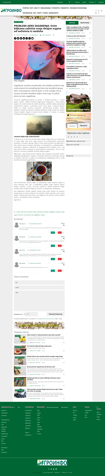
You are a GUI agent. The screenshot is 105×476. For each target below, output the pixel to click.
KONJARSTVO (28, 420)
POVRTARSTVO (4, 413)
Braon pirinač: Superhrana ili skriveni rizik (41, 367)
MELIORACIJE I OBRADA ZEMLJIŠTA (4, 429)
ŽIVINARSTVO (28, 423)
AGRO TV (37, 8)
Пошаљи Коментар (55, 314)
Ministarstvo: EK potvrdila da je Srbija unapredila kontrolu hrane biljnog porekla (77, 84)
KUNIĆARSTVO (28, 435)
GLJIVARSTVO (4, 452)
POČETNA (26, 8)
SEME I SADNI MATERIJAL (39, 424)
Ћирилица (101, 2)
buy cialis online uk (23, 242)
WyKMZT (23, 237)
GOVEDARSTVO (28, 410)
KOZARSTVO (27, 418)
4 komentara (34, 35)
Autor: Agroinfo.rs (46, 35)
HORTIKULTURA (4, 434)
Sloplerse (23, 224)
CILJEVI (98, 417)
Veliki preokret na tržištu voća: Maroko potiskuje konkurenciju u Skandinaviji (77, 52)
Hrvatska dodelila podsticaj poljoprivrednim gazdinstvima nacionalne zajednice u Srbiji (76, 43)
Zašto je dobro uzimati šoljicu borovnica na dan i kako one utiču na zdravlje (45, 390)
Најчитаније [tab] (84, 23)
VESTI (31, 8)
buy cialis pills (22, 228)
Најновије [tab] (72, 23)
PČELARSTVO (28, 425)
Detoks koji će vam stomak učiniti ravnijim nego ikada (45, 356)
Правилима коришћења (46, 319)
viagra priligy (22, 254)
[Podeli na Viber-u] (29, 38)
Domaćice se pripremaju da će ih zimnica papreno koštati (77, 60)
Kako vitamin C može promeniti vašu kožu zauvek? (43, 335)
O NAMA (45, 13)
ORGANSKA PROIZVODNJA (78, 8)
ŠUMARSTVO (65, 8)
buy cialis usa (45, 267)
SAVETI (39, 13)
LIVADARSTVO (4, 436)
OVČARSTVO (28, 415)
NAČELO (98, 419)
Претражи (83, 125)
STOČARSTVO (55, 8)
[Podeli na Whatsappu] (26, 38)
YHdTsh (23, 250)
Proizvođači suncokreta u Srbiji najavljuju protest (76, 67)
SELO (34, 13)
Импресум (64, 472)
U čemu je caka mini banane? (76, 36)
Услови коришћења (48, 472)
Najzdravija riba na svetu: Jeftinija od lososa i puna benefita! (43, 379)
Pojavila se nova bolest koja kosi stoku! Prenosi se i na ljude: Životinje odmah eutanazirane (78, 75)
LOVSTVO (39, 434)
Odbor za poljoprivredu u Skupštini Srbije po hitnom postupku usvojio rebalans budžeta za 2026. (77, 28)
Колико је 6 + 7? (19, 314)
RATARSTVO (3, 410)
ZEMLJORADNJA (46, 8)
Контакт (70, 472)
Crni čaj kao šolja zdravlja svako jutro (39, 346)
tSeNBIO (23, 263)
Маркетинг (57, 472)
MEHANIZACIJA (27, 13)
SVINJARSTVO (28, 413)
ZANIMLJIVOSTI (53, 13)
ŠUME (38, 410)
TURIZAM (75, 415)
